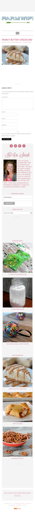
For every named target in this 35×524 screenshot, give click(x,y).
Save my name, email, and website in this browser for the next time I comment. (16, 135)
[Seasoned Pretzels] (17, 442)
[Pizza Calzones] (17, 407)
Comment (5, 97)
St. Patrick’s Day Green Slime (18, 274)
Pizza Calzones (17, 424)
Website (4, 125)
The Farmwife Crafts (17, 21)
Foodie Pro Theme (19, 503)
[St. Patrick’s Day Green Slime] (17, 258)
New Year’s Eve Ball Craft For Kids (18, 344)
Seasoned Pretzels (17, 458)
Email (4, 118)
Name (4, 112)
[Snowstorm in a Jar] (17, 292)
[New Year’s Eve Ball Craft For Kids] (17, 327)
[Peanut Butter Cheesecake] (17, 372)
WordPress (19, 505)
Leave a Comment (27, 42)
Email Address (8, 197)
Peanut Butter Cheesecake (17, 389)
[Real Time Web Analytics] (17, 510)
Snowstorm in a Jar (17, 309)
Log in (24, 505)
